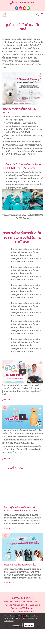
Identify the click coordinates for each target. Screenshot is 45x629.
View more (9, 527)
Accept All (29, 625)
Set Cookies (16, 625)
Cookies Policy (9, 621)
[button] (36, 14)
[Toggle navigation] (42, 14)
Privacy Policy (31, 618)
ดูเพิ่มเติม (6, 399)
